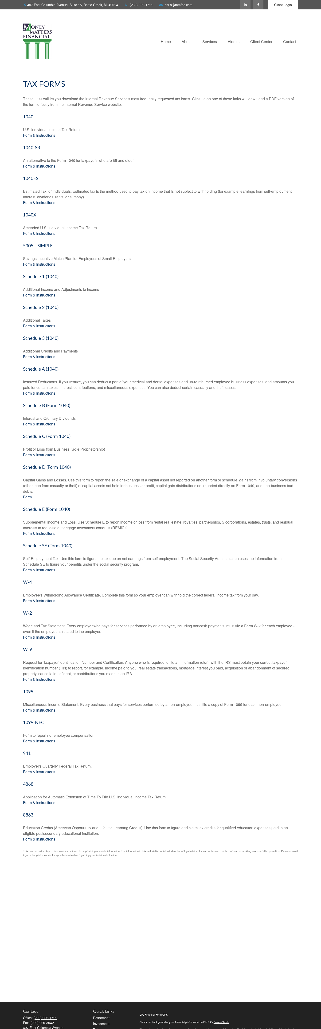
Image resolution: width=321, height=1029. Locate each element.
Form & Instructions (39, 135)
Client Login (283, 4)
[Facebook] (258, 4)
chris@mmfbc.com (178, 4)
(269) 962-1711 (141, 4)
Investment (101, 1023)
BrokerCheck (221, 1022)
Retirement (101, 1017)
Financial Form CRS (156, 1014)
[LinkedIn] (245, 4)
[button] (166, 41)
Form (27, 497)
